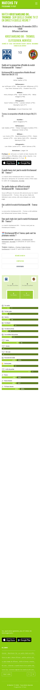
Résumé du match (20, 256)
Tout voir (6, 674)
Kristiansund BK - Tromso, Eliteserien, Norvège (20, 38)
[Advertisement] (20, 487)
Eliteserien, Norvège (17, 181)
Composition (20, 261)
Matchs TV (9, 4)
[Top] (34, 685)
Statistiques (20, 266)
